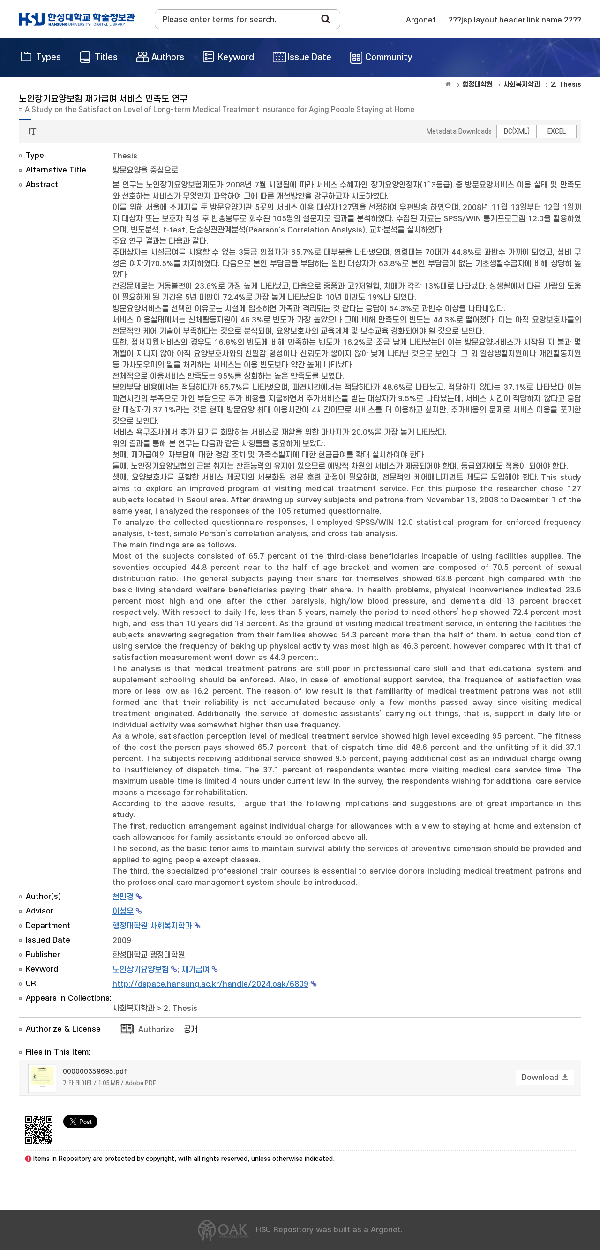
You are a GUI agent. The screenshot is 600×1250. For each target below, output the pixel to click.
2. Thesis (180, 1008)
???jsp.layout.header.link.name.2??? (515, 20)
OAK (77, 19)
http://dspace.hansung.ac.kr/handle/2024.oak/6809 (210, 984)
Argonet (421, 20)
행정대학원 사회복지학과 (152, 926)
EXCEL (557, 131)
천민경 (123, 897)
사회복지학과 (133, 1008)
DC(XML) (517, 131)
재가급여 (195, 970)
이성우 (123, 911)
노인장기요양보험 (140, 970)
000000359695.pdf (95, 1072)
